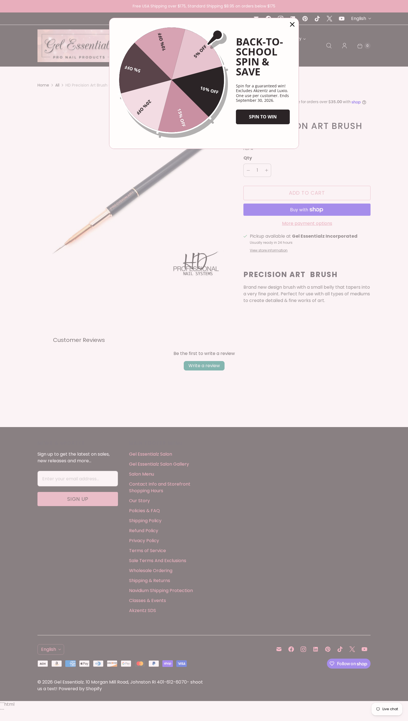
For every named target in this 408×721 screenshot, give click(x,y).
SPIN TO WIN (263, 117)
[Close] (292, 24)
